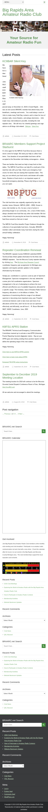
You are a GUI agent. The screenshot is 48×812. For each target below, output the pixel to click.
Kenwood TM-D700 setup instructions (15, 362)
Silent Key (35, 126)
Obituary (28, 126)
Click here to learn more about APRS (14, 357)
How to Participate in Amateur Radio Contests (18, 595)
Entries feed (8, 791)
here (11, 262)
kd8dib (7, 136)
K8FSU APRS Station (15, 326)
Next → (21, 414)
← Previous (6, 414)
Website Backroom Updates (13, 602)
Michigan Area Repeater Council (28, 262)
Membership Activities (11, 598)
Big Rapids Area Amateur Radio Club (22, 12)
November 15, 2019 (20, 136)
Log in (6, 788)
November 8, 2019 (20, 242)
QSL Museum (8, 635)
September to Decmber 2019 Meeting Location (19, 376)
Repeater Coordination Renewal (21, 250)
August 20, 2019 (19, 402)
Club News (35, 136)
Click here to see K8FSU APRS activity (15, 352)
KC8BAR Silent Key (14, 61)
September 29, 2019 (20, 319)
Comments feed (9, 794)
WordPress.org (9, 797)
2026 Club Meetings (10, 584)
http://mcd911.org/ (8, 387)
